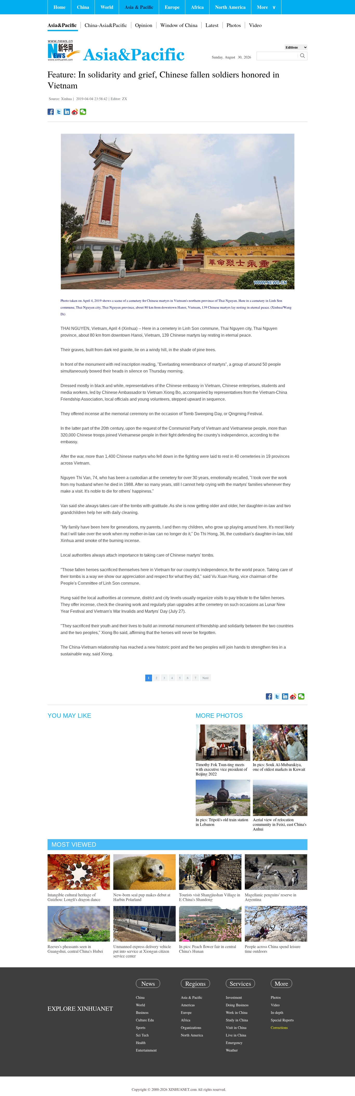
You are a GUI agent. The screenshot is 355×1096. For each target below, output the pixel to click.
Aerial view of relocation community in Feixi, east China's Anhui (279, 824)
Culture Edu (145, 1019)
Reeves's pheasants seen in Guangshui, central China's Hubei (75, 949)
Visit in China (236, 1027)
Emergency (234, 1042)
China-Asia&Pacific (106, 25)
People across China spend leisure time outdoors (272, 949)
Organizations (191, 1027)
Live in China (236, 1035)
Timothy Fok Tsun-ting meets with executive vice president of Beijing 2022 (221, 769)
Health (141, 1042)
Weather (232, 1050)
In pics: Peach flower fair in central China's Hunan (207, 949)
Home (59, 7)
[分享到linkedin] (67, 112)
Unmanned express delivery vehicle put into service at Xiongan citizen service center (142, 951)
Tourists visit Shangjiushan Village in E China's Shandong (209, 897)
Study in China (237, 1019)
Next (205, 678)
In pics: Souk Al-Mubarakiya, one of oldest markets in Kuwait (279, 767)
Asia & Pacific (139, 7)
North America (230, 7)
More (266, 7)
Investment (234, 997)
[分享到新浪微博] (75, 112)
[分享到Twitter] (59, 112)
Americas (188, 1004)
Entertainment (146, 1050)
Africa (197, 7)
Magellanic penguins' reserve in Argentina (270, 897)
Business (142, 1012)
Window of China (179, 25)
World (107, 7)
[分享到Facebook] (51, 112)
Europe (172, 7)
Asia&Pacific (62, 25)
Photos (234, 25)
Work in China (236, 1012)
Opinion (143, 25)
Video (255, 25)
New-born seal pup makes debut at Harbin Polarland (141, 897)
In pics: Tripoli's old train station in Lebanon (222, 822)
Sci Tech (142, 1035)
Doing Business (237, 1004)
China (83, 7)
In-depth (277, 1012)
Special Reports (282, 1019)
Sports (140, 1027)
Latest (212, 25)
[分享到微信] (83, 112)
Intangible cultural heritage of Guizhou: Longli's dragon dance (74, 897)
